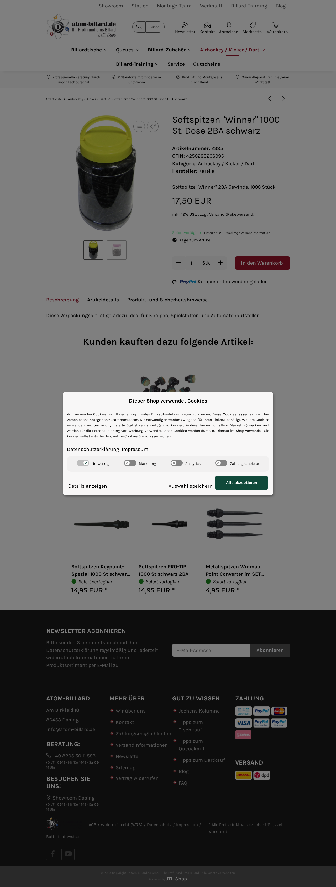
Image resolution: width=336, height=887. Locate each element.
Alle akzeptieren (241, 482)
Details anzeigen (87, 486)
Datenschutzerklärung (93, 449)
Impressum (135, 449)
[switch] (83, 463)
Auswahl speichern (191, 486)
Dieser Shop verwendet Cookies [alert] (168, 401)
